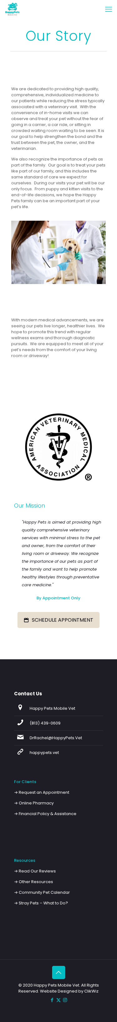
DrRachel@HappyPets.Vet (56, 738)
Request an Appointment (44, 792)
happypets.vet (44, 753)
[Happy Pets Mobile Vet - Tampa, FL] (12, 9)
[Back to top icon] (58, 972)
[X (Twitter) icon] (58, 1000)
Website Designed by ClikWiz (69, 991)
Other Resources (36, 882)
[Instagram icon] (65, 1000)
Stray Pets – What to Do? (43, 903)
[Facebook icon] (52, 1000)
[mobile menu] (108, 9)
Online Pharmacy (36, 803)
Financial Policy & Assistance (47, 814)
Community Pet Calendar (44, 892)
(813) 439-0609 (45, 723)
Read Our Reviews (37, 871)
